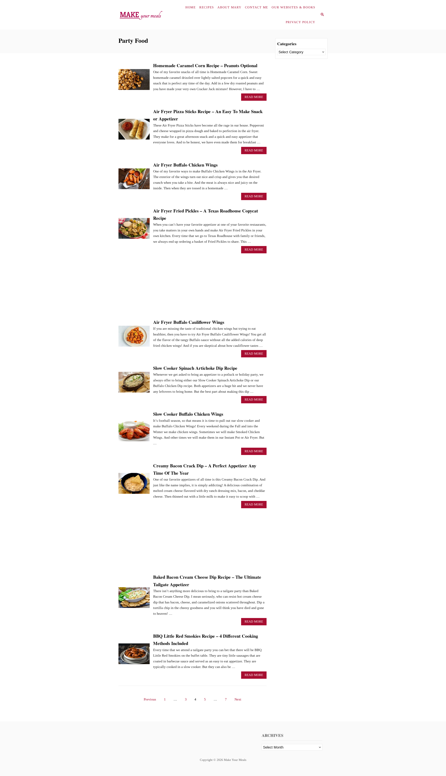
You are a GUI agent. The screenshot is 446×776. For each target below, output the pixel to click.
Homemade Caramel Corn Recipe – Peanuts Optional (205, 65)
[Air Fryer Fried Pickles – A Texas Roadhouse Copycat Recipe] (134, 230)
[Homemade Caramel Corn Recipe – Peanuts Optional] (134, 81)
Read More (256, 98)
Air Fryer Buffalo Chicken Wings (185, 164)
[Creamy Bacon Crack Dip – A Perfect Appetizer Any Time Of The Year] (134, 485)
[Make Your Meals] (142, 15)
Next (237, 699)
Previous (150, 699)
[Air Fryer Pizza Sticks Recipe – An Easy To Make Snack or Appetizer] (134, 131)
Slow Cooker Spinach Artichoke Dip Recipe (195, 368)
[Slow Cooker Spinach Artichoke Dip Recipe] (134, 384)
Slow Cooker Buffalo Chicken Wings (188, 414)
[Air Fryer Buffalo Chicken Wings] (134, 180)
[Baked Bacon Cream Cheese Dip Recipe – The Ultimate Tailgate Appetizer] (134, 599)
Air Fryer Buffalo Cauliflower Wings (188, 322)
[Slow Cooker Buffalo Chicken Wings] (134, 433)
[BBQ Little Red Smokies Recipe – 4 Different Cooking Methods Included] (134, 655)
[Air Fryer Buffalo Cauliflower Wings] (134, 338)
